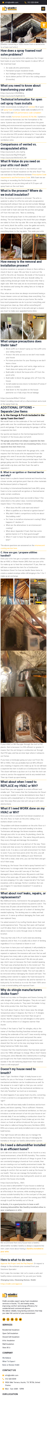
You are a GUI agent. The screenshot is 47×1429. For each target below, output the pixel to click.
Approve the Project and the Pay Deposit (17, 1263)
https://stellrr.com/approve (11, 1284)
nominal (31, 107)
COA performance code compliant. (27, 113)
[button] (43, 9)
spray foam (8, 110)
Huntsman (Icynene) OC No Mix (24, 117)
